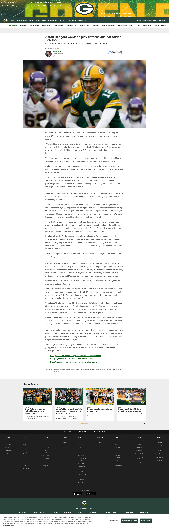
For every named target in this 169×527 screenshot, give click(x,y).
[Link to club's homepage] (5, 20)
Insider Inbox (26, 441)
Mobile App (26, 465)
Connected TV (46, 444)
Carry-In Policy (139, 447)
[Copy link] (120, 52)
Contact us (54, 512)
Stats (8, 453)
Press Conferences (46, 455)
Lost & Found (81, 482)
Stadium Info (81, 444)
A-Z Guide (82, 441)
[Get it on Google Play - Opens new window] (91, 494)
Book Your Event (82, 463)
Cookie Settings (128, 512)
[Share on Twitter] (113, 53)
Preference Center (145, 512)
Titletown (81, 479)
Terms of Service (39, 512)
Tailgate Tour (118, 444)
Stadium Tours (82, 455)
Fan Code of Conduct (138, 453)
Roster (8, 441)
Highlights (46, 441)
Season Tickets (160, 446)
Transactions (8, 447)
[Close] (166, 520)
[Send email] (117, 53)
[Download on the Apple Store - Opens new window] (77, 494)
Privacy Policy (22, 512)
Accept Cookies (145, 520)
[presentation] (145, 424)
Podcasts (46, 458)
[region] (84, 520)
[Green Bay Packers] (84, 503)
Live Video (46, 447)
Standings (8, 450)
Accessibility (68, 512)
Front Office (8, 457)
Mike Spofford (57, 51)
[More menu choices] (85, 20)
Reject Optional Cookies (129, 520)
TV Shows (46, 462)
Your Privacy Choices (109, 512)
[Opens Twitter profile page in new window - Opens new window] (54, 56)
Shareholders (118, 465)
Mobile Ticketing (159, 454)
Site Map (81, 512)
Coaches (8, 444)
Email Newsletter (26, 468)
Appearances (118, 441)
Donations (118, 452)
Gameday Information (138, 441)
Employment (82, 466)
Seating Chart (138, 450)
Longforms (26, 449)
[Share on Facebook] (109, 53)
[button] (82, 423)
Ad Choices (93, 512)
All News (26, 462)
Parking (82, 452)
